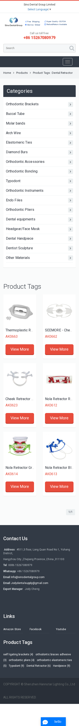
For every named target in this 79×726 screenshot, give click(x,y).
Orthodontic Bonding (22, 171)
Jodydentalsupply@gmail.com (29, 583)
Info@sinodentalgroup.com (28, 577)
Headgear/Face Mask (23, 229)
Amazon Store (12, 629)
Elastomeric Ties (19, 142)
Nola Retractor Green (21, 468)
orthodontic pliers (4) (21, 660)
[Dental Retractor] (19, 311)
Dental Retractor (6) (39, 665)
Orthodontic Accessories (25, 162)
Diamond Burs (17, 152)
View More (20, 349)
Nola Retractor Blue (60, 468)
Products (22, 72)
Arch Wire (13, 133)
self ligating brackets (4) (18, 654)
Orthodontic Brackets (22, 104)
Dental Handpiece (20, 238)
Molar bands (15, 123)
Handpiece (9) (61, 665)
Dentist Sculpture (19, 248)
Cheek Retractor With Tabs (26, 399)
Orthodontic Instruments (24, 190)
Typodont (13, 181)
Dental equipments (20, 219)
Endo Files (14, 200)
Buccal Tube (15, 114)
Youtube (61, 629)
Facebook (35, 629)
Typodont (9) (16, 665)
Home (7, 72)
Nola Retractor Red (59, 399)
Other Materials (18, 258)
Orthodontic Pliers (20, 209)
